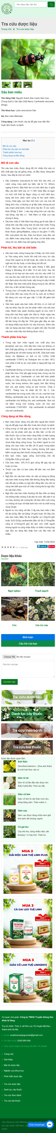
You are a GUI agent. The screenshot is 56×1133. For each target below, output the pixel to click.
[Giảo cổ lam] (9, 799)
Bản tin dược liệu (12, 1065)
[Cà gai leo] (9, 832)
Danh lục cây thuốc (13, 1089)
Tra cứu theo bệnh (12, 1095)
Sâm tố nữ (23, 778)
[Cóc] (14, 622)
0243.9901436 (24, 1040)
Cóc (14, 625)
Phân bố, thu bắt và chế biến (16, 149)
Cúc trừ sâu (41, 625)
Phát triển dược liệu (13, 1076)
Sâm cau (22, 810)
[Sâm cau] (9, 816)
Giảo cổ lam (24, 794)
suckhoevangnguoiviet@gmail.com (26, 1035)
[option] (28, 59)
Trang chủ (8, 1054)
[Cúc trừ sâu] (42, 622)
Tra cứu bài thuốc (12, 1100)
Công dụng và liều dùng (13, 155)
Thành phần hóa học (12, 152)
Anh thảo (22, 761)
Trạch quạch (41, 591)
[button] (52, 5)
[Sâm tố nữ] (9, 783)
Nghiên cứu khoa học (14, 1070)
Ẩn (33, 140)
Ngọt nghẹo (14, 591)
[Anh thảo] (9, 767)
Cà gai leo (23, 827)
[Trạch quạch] (42, 587)
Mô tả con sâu (9, 146)
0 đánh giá (22, 547)
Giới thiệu (8, 1059)
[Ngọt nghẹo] (14, 587)
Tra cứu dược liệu (7, 8)
